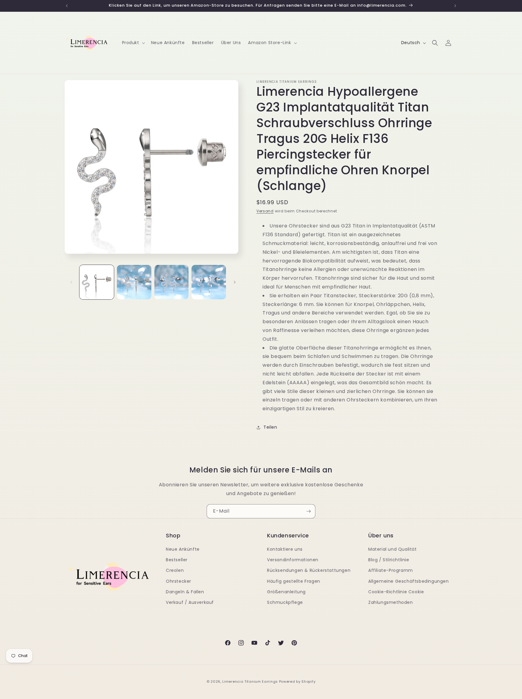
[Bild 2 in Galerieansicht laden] (134, 282)
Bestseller (177, 560)
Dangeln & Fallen (185, 592)
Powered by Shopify (297, 681)
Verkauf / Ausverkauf (190, 602)
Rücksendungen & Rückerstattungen (308, 570)
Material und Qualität (392, 549)
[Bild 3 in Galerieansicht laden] (171, 282)
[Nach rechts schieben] (234, 282)
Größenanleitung (286, 592)
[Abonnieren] (308, 511)
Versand (265, 211)
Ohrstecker (178, 581)
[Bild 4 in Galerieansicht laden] (209, 282)
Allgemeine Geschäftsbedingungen (408, 581)
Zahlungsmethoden (390, 602)
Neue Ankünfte (183, 549)
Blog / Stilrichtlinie (388, 560)
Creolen (175, 570)
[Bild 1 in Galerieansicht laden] (96, 282)
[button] (132, 42)
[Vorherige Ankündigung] (66, 5)
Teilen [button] (270, 427)
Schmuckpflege (285, 602)
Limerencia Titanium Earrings (250, 681)
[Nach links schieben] (71, 282)
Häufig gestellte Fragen (293, 581)
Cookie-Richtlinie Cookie (396, 592)
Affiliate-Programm (390, 570)
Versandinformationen (292, 560)
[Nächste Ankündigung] (455, 5)
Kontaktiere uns (285, 549)
